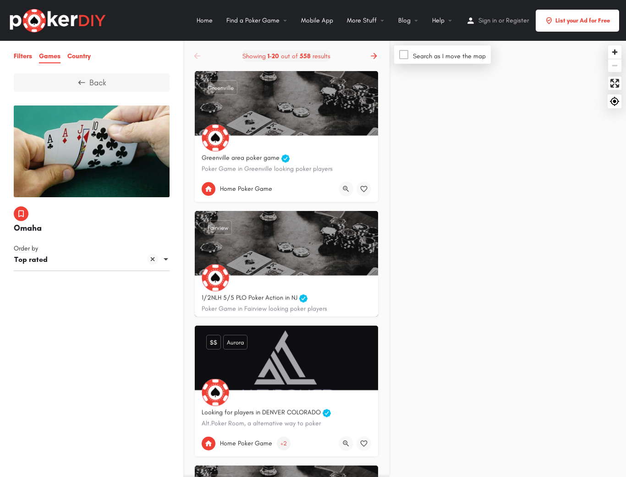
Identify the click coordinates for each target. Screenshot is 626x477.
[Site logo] (59, 19)
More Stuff (362, 20)
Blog (404, 20)
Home (205, 20)
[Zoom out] (614, 65)
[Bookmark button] (364, 189)
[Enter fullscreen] (614, 83)
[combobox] (92, 260)
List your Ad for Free (582, 20)
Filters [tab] (23, 56)
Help (438, 20)
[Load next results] (374, 56)
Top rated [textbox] (31, 259)
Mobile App (317, 20)
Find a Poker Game (253, 20)
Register (517, 20)
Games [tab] (49, 56)
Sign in (487, 20)
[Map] (508, 259)
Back (97, 83)
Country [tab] (79, 56)
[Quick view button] (346, 189)
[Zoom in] (614, 52)
